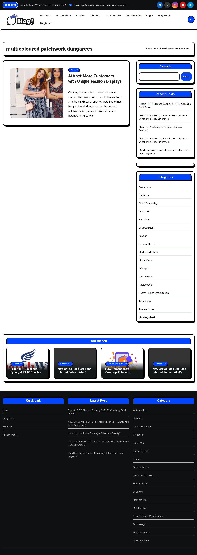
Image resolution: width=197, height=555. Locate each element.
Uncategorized (147, 317)
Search (165, 66)
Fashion (80, 15)
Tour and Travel (147, 309)
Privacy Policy (10, 434)
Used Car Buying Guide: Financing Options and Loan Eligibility (96, 454)
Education (144, 219)
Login (149, 15)
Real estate (113, 15)
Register (45, 23)
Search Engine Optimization (154, 293)
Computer (144, 211)
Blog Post (164, 15)
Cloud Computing (148, 203)
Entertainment (147, 227)
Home (149, 48)
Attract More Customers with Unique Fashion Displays (95, 78)
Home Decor (146, 260)
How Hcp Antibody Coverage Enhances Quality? (118, 372)
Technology (145, 301)
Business (46, 15)
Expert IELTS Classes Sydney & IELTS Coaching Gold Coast (26, 372)
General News (147, 244)
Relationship (133, 15)
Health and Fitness (149, 252)
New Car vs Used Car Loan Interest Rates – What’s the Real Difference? (163, 117)
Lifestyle (95, 15)
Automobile (63, 15)
